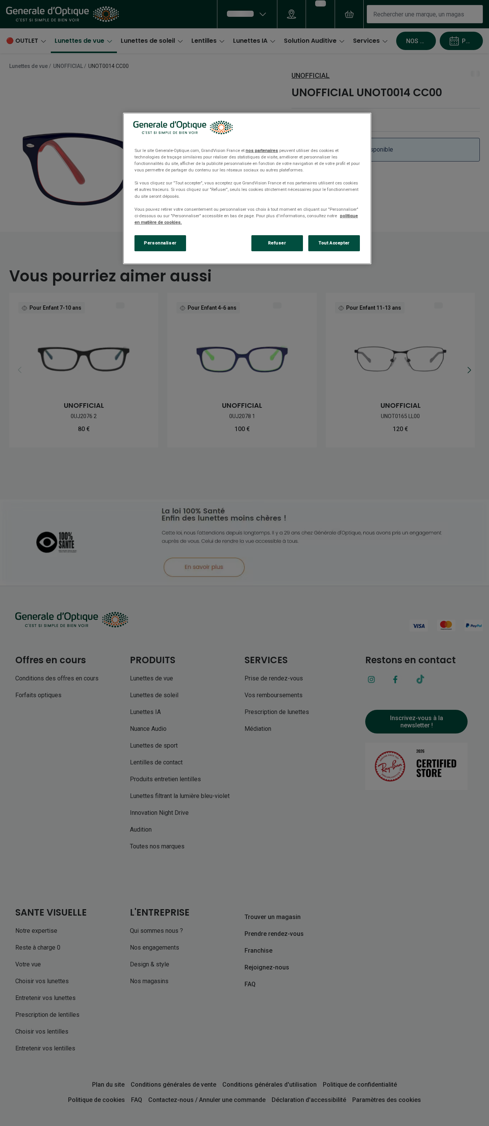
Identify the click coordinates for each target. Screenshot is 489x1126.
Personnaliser (160, 243)
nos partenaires (262, 150)
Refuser (277, 243)
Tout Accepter (334, 243)
